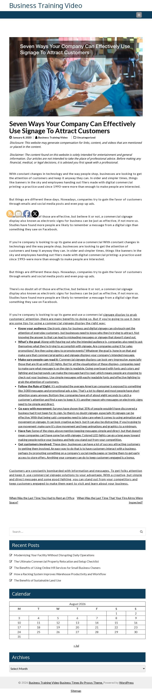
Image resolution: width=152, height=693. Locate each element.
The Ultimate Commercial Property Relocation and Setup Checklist (56, 561)
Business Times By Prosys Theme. (81, 682)
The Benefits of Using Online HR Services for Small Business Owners (57, 567)
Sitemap (76, 690)
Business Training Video (45, 5)
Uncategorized (86, 137)
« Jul (76, 645)
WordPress (126, 682)
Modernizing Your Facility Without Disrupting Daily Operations (54, 555)
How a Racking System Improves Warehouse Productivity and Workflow (60, 574)
